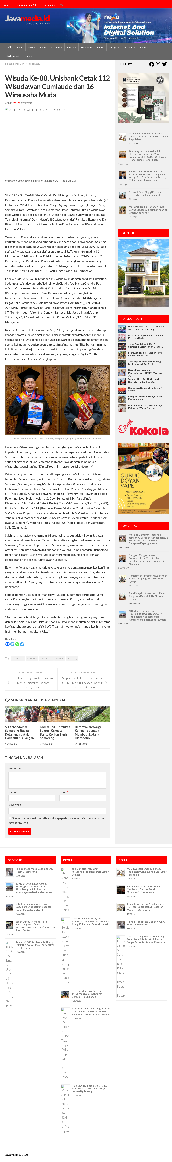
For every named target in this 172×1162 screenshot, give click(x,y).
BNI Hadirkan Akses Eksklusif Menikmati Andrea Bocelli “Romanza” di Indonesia (143, 889)
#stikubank (18, 658)
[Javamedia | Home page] (27, 20)
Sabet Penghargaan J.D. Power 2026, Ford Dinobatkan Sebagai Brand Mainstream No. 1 (33, 907)
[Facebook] (7, 644)
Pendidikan (86, 47)
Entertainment (12, 56)
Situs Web (14, 804)
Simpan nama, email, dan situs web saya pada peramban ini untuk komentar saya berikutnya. (56, 820)
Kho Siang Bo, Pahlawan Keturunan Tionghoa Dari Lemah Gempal (90, 871)
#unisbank (32, 658)
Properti (28, 56)
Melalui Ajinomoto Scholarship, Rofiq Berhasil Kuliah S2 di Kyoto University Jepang (89, 1088)
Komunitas (145, 47)
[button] (61, 4)
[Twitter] (12, 644)
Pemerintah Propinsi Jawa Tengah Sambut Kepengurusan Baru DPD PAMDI (148, 578)
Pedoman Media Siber (26, 5)
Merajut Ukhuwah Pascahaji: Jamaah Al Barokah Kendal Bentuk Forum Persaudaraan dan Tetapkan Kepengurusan (148, 539)
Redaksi (48, 5)
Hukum (70, 47)
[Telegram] (22, 644)
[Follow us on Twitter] (164, 64)
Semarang (72, 658)
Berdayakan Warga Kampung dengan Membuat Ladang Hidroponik (88, 732)
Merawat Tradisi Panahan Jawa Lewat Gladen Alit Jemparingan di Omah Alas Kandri (148, 209)
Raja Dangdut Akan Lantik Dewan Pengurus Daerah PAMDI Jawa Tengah (148, 596)
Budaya (100, 47)
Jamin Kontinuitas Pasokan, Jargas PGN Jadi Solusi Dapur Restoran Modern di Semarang (146, 907)
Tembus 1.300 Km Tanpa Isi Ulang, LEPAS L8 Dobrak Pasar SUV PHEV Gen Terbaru (35, 945)
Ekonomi (55, 47)
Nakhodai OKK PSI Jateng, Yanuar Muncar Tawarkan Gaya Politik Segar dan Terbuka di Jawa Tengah (90, 1011)
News (30, 47)
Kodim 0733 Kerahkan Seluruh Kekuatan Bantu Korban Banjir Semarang (55, 732)
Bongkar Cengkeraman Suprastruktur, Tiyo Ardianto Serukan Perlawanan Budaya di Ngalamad (146, 559)
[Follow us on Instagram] (158, 64)
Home (5, 5)
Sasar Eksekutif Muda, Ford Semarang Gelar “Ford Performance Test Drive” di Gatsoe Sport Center (35, 926)
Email (63, 791)
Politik (43, 47)
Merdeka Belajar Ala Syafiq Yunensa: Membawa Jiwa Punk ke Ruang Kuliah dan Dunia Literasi (90, 921)
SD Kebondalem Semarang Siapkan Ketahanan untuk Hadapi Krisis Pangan (19, 732)
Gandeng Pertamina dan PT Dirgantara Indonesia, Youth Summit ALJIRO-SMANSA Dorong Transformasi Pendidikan (148, 155)
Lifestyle (113, 47)
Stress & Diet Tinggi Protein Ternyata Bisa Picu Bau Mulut (145, 193)
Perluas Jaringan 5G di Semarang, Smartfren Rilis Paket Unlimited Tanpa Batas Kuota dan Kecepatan (146, 939)
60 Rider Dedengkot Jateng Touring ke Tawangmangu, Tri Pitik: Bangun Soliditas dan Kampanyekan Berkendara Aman (147, 615)
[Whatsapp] (17, 644)
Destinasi (128, 47)
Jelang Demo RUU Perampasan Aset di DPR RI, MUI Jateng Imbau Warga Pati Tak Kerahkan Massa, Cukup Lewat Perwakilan (147, 176)
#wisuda (60, 658)
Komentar (15, 768)
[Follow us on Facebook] (151, 64)
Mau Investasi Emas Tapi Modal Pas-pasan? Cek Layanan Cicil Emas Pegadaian (148, 136)
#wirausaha (46, 658)
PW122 (16, 103)
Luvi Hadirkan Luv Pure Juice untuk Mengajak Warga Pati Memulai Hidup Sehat (87, 994)
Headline (12, 64)
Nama (12, 791)
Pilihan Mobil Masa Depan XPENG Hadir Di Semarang (35, 870)
